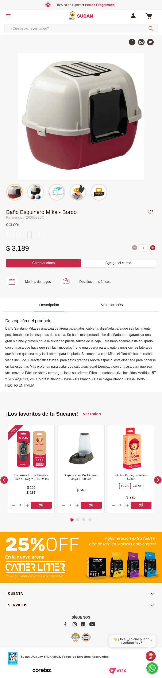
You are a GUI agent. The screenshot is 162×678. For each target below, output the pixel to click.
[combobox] (81, 28)
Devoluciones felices (95, 282)
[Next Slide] (158, 480)
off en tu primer (86, 5)
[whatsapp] (141, 42)
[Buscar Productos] (151, 28)
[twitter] (150, 42)
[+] (153, 248)
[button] (28, 284)
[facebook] (132, 42)
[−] (134, 248)
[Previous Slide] (4, 480)
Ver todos (92, 414)
